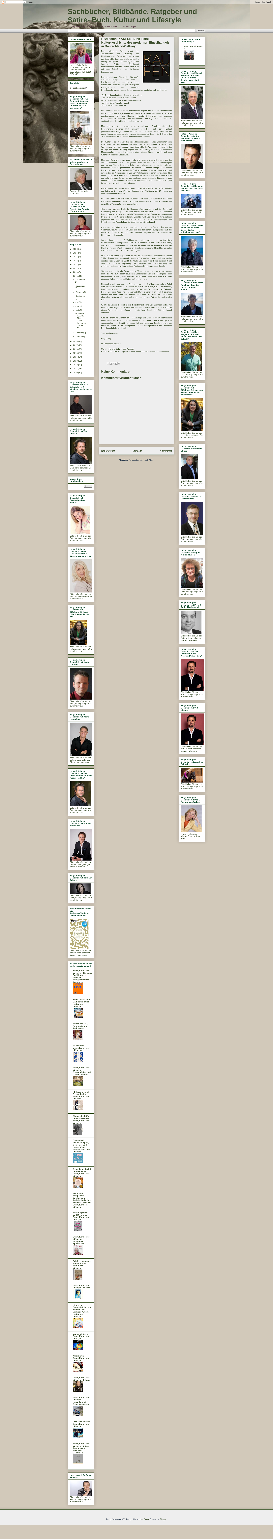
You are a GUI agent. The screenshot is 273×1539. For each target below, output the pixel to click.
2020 (75, 272)
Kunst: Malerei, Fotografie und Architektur (80, 1026)
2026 (75, 249)
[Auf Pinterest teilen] (118, 363)
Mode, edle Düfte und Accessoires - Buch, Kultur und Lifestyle (81, 1119)
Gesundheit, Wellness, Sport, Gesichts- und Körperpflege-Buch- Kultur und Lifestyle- (81, 1146)
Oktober (79, 292)
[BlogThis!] (110, 363)
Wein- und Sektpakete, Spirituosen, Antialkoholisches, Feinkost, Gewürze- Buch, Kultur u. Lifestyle (82, 1200)
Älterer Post (166, 451)
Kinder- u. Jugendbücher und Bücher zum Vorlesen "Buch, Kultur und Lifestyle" (82, 1310)
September (80, 296)
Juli (77, 302)
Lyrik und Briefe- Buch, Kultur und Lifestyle (81, 1336)
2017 (75, 345)
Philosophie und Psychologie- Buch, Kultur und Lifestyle (81, 1095)
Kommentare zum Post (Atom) (141, 460)
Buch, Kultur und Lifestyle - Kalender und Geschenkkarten (81, 1400)
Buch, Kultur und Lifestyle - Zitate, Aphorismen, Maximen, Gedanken (81, 1448)
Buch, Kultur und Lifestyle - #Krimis (81, 1286)
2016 (75, 349)
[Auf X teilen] (113, 363)
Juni (78, 306)
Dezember (80, 279)
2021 (75, 268)
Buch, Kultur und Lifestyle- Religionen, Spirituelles (81, 1240)
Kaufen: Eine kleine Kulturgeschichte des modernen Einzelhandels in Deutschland (135, 351)
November (80, 286)
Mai (77, 310)
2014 (75, 357)
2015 (75, 353)
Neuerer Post (108, 451)
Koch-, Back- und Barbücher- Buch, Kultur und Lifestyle (81, 1002)
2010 (75, 372)
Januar (79, 336)
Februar (79, 333)
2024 (75, 257)
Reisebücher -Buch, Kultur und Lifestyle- (81, 1047)
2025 (75, 253)
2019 (75, 276)
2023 (75, 261)
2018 (75, 341)
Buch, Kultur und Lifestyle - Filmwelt (82, 1379)
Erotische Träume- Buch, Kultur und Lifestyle (82, 1424)
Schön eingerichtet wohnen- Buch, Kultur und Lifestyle (82, 1264)
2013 (75, 361)
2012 (75, 365)
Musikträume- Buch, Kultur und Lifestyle (81, 1358)
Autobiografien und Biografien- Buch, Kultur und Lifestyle (81, 1216)
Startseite (137, 451)
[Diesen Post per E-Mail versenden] (108, 363)
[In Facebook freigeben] (116, 363)
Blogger (163, 1519)
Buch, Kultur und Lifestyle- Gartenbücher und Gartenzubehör (82, 1071)
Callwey (119, 349)
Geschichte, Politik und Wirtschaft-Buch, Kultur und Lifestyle (82, 1172)
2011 (75, 368)
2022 (75, 264)
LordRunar (144, 1519)
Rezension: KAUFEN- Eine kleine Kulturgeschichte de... (80, 320)
